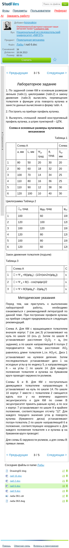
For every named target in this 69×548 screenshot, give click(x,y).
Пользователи (40, 10)
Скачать (27, 60)
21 (63, 481)
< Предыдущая (17, 73)
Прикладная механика (30, 39)
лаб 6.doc (15, 486)
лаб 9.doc (15, 491)
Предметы (20, 10)
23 (63, 476)
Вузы (5, 10)
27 (63, 471)
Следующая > (57, 73)
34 (63, 486)
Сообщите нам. (41, 29)
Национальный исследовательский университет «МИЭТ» (38, 34)
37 (63, 496)
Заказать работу (18, 16)
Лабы (20, 44)
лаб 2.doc (15, 481)
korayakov (30, 22)
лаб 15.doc (16, 476)
